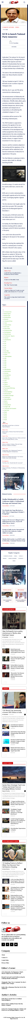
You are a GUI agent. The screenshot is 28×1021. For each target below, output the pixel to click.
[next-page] (6, 682)
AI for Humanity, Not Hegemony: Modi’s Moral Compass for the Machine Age (12, 972)
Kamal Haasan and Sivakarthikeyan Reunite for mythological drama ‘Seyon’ (18, 651)
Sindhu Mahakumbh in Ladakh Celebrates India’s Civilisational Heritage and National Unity (13, 501)
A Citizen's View (7, 312)
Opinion (6, 382)
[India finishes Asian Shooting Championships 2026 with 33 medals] (5, 733)
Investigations (7, 375)
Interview (6, 373)
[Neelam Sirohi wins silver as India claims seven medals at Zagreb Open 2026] (5, 749)
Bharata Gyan (7, 315)
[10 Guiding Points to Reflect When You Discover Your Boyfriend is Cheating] (5, 889)
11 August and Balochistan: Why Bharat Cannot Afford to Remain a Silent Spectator (18, 803)
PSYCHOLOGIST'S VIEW (10, 841)
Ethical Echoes (7, 334)
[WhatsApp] (21, 51)
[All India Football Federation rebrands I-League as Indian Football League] (5, 741)
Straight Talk (7, 406)
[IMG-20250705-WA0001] (14, 174)
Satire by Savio (7, 393)
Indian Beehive (7, 369)
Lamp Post (7, 295)
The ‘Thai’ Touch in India (10, 285)
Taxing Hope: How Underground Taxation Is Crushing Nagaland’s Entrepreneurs (12, 451)
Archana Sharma (6, 869)
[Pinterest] (18, 51)
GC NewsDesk (14, 43)
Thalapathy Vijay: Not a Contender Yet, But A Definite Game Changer (14, 982)
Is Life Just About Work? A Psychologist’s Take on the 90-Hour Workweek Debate (17, 881)
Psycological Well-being (9, 388)
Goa (5, 341)
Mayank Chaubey (6, 791)
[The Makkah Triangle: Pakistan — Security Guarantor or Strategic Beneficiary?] (5, 811)
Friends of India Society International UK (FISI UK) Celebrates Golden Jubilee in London (13, 531)
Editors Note (7, 270)
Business (6, 319)
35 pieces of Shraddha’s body (11, 279)
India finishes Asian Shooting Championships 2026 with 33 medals (18, 733)
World (5, 412)
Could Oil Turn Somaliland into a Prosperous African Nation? (12, 273)
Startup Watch (7, 405)
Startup (6, 403)
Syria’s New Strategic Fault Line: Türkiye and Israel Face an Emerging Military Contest (14, 438)
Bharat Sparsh (7, 313)
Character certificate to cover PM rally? (21, 600)
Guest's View (7, 352)
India (17, 27)
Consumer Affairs (8, 321)
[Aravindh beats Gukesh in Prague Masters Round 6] (5, 726)
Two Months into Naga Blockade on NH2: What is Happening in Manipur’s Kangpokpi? (13, 512)
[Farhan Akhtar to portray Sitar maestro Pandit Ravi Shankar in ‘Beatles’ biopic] (5, 666)
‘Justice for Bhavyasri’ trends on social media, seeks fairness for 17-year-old (14, 291)
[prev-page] (3, 682)
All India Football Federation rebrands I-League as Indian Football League (18, 741)
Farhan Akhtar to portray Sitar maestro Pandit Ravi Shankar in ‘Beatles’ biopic (17, 667)
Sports (5, 401)
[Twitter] (14, 51)
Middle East (6, 378)
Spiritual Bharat (7, 399)
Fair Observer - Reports (9, 336)
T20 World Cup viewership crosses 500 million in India (12, 711)
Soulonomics (7, 397)
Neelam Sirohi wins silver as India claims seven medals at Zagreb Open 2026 (18, 749)
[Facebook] (11, 51)
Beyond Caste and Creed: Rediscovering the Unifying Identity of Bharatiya (13, 977)
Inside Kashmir (7, 371)
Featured (6, 338)
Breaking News (8, 283)
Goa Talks (6, 351)
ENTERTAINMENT (9, 609)
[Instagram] (7, 944)
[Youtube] (16, 944)
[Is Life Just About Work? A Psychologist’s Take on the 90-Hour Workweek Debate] (5, 881)
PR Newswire (7, 386)
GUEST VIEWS (7, 763)
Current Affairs (8, 27)
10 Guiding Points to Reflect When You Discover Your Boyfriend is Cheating (18, 889)
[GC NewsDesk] (14, 42)
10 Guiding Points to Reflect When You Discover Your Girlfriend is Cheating (12, 865)
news (5, 380)
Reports (6, 277)
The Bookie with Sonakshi (10, 408)
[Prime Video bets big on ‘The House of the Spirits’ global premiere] (5, 658)
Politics (6, 384)
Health (5, 354)
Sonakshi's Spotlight (9, 395)
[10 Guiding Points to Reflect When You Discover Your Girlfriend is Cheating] (14, 852)
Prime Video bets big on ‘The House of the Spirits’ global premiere (18, 659)
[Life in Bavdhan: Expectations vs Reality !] (5, 830)
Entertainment (7, 332)
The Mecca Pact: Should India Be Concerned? (12, 463)
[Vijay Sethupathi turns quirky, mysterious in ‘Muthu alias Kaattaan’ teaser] (14, 621)
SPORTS (5, 688)
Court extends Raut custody (7, 600)
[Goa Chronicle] (14, 2)
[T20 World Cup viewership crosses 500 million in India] (14, 700)
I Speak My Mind (7, 356)
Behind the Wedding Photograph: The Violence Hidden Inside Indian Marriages (12, 457)
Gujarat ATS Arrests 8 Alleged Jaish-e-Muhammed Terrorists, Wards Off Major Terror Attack (13, 521)
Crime (5, 323)
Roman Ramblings (8, 391)
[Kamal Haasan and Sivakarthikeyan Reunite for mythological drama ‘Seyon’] (5, 650)
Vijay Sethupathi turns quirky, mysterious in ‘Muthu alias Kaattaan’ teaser (12, 633)
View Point (6, 410)
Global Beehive (7, 339)
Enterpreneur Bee (8, 330)
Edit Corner (6, 326)
